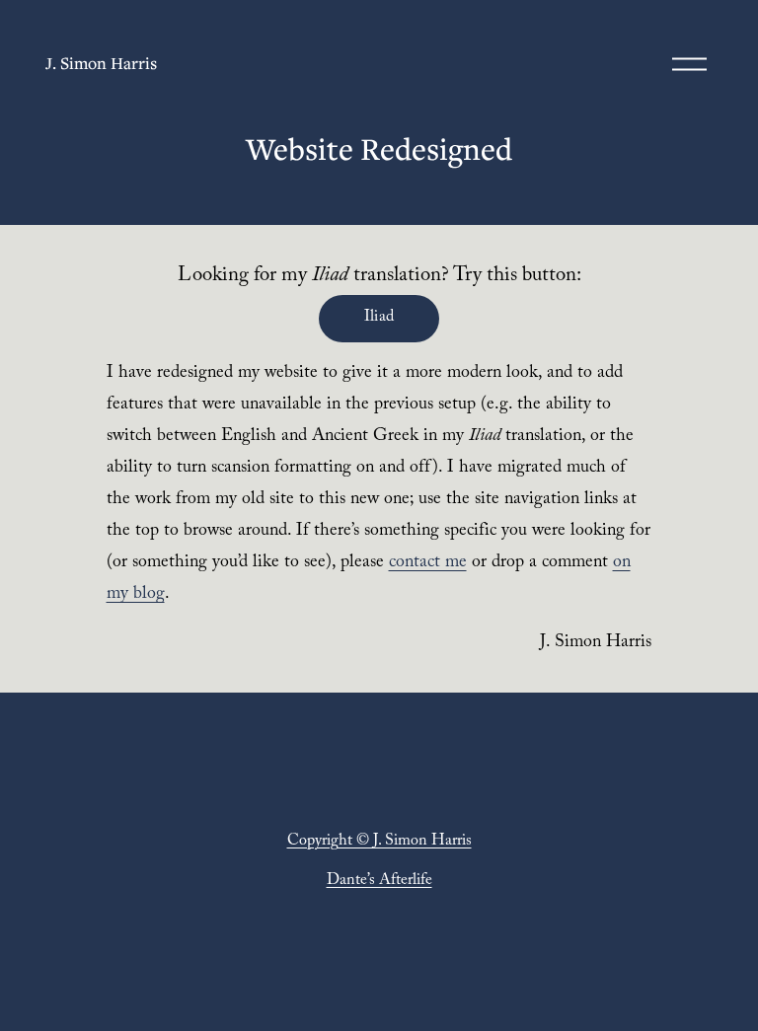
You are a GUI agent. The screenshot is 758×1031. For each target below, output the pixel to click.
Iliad (379, 318)
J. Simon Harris (101, 62)
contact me (428, 563)
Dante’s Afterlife (379, 881)
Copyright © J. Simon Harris (379, 842)
